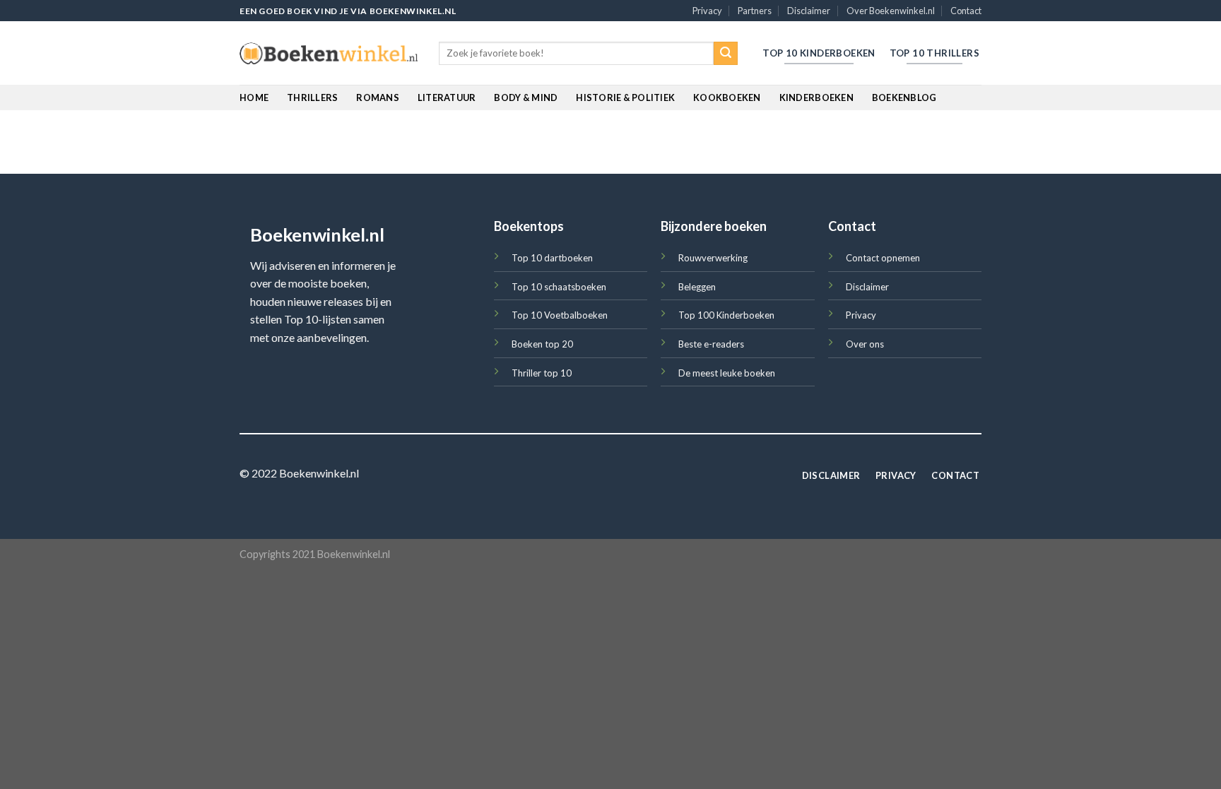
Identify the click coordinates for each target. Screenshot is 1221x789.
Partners (755, 10)
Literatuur (447, 97)
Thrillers (312, 97)
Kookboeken (727, 97)
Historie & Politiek (625, 97)
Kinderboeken (816, 97)
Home (254, 97)
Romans (377, 97)
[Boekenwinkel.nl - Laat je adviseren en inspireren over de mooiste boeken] (329, 53)
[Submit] (726, 54)
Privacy (707, 10)
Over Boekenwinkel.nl (891, 10)
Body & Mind (526, 97)
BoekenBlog (904, 97)
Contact (965, 10)
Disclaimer (808, 10)
